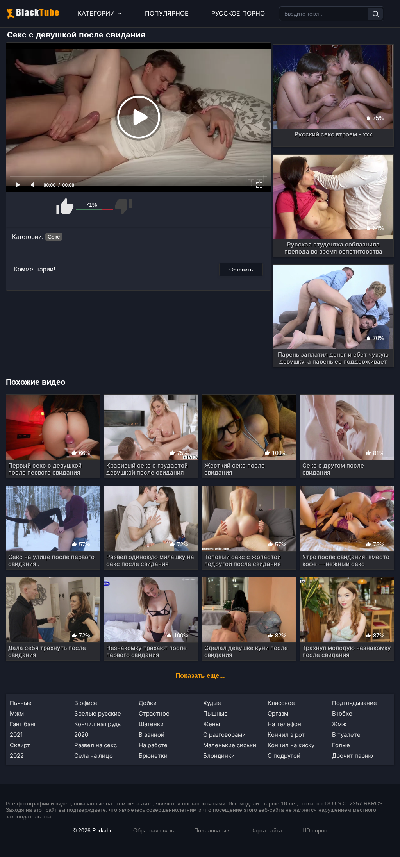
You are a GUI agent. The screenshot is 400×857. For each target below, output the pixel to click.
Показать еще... (200, 675)
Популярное (167, 13)
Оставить (241, 269)
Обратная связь (153, 830)
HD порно (314, 830)
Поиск (375, 14)
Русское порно (238, 13)
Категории (96, 13)
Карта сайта (266, 830)
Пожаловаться (212, 830)
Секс (54, 237)
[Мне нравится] (65, 206)
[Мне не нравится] (123, 206)
